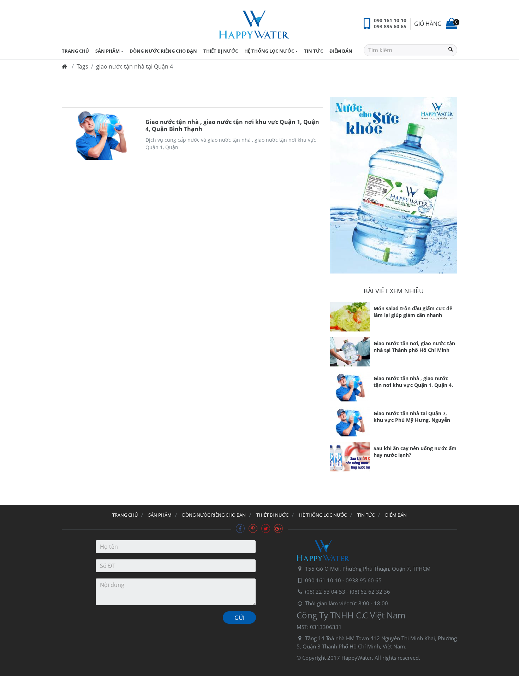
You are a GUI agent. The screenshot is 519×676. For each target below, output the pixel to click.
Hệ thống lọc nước (323, 515)
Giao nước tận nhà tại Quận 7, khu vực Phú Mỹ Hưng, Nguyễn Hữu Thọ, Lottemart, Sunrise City (414, 417)
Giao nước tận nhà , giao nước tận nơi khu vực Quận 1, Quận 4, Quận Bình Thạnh (232, 125)
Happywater (254, 25)
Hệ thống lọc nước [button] (269, 51)
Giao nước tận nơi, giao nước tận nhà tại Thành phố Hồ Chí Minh (414, 346)
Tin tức (313, 51)
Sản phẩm (160, 515)
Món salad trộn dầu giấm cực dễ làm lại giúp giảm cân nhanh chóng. (413, 312)
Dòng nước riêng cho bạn (163, 51)
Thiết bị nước (220, 51)
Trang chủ (125, 515)
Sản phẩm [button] (107, 51)
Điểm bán (340, 51)
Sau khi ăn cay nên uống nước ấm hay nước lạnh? (415, 451)
